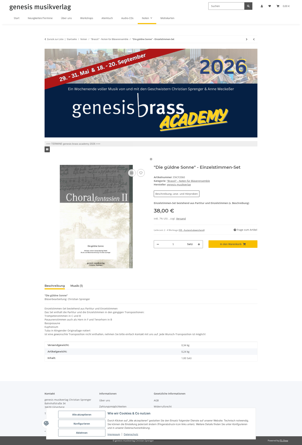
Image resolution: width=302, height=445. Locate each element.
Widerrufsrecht (163, 406)
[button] (262, 6)
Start (16, 18)
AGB (156, 400)
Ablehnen (82, 432)
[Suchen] (248, 6)
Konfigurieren (82, 423)
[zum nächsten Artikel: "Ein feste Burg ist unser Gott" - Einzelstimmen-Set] (246, 39)
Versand (181, 218)
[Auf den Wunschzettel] (141, 173)
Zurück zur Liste (55, 39)
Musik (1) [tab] (76, 285)
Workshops (86, 18)
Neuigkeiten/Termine (40, 18)
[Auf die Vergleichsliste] (132, 173)
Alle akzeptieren (81, 414)
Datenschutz (131, 434)
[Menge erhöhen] (199, 244)
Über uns (66, 18)
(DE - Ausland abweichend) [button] (192, 230)
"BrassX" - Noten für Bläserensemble (188, 181)
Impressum (113, 434)
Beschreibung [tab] (55, 285)
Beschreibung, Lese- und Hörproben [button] (176, 193)
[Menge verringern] (158, 244)
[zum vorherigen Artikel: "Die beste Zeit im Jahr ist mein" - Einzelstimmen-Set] (253, 39)
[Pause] (47, 149)
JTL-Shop (284, 440)
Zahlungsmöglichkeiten (113, 406)
